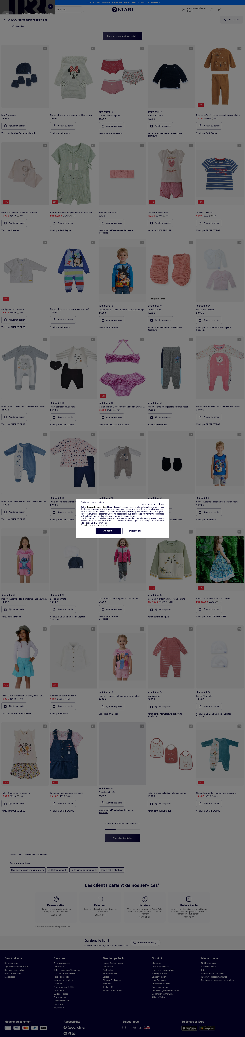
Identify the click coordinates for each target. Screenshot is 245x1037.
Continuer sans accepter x (92, 502)
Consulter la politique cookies (94, 525)
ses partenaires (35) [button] (97, 507)
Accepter (108, 531)
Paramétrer (135, 531)
